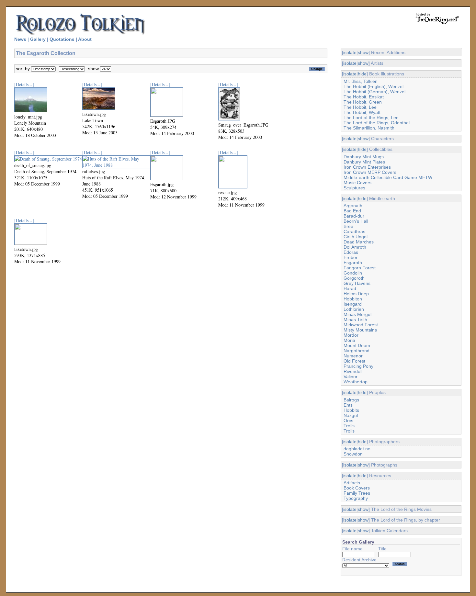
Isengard (353, 304)
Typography (356, 498)
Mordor (351, 335)
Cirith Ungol (356, 236)
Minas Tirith (355, 319)
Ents (348, 405)
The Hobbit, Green (363, 102)
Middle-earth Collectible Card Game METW (388, 177)
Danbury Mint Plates (364, 161)
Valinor (350, 376)
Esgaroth (353, 262)
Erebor (350, 257)
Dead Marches (359, 241)
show (363, 52)
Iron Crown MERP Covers (370, 172)
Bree (348, 226)
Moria (349, 340)
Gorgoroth (354, 278)
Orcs (348, 420)
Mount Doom (357, 345)
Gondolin (353, 273)
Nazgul (351, 415)
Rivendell (353, 371)
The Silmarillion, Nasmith (369, 127)
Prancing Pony (358, 366)
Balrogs (351, 399)
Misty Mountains (360, 329)
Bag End (352, 210)
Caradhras (354, 231)
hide (362, 73)
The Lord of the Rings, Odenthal (377, 122)
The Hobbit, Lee (360, 107)
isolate (350, 52)
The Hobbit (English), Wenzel (373, 86)
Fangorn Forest (360, 267)
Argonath (353, 205)
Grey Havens (357, 283)
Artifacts (352, 482)
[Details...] (24, 84)
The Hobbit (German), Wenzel (374, 91)
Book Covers (357, 487)
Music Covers (357, 182)
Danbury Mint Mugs (364, 156)
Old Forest (354, 361)
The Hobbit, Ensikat (364, 96)
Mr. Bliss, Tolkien (361, 81)
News (20, 39)
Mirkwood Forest (361, 324)
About (85, 39)
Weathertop (356, 381)
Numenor (353, 355)
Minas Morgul (357, 314)
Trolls (349, 425)
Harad (350, 288)
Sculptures (354, 187)
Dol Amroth (355, 247)
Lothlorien (354, 309)
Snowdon (353, 453)
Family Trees (357, 493)
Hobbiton (353, 298)
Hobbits (351, 410)
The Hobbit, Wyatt (362, 112)
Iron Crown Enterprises (367, 167)
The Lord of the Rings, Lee (371, 117)
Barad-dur (354, 216)
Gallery (38, 39)
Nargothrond (356, 350)
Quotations (62, 39)
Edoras (351, 252)
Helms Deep (356, 293)
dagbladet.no (357, 448)
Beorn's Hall (356, 221)
